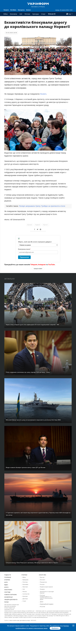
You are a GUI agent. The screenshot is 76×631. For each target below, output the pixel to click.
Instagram (42, 264)
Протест (45, 225)
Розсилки (42, 606)
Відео (6, 584)
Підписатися (24, 257)
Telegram (33, 264)
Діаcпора (25, 598)
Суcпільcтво (26, 594)
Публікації (7, 577)
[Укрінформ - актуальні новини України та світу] (38, 3)
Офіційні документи (10, 599)
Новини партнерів (10, 594)
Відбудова (25, 579)
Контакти (42, 579)
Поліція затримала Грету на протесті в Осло (42, 206)
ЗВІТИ (41, 602)
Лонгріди (7, 592)
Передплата (43, 582)
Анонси (28, 10)
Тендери (42, 589)
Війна (6, 14)
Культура (35, 14)
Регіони (27, 14)
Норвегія (37, 225)
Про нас (42, 577)
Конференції (8, 597)
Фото (6, 582)
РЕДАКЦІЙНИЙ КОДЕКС (47, 604)
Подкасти (7, 575)
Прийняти (55, 628)
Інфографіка (8, 589)
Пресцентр (21, 10)
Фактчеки (25, 587)
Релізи (6, 602)
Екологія (29, 225)
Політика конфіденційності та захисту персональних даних (46, 597)
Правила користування (46, 587)
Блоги (6, 587)
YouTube (51, 264)
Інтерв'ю (7, 580)
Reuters (43, 94)
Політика (25, 582)
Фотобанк (13, 10)
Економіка (13, 14)
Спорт (43, 14)
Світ (20, 14)
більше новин (38, 268)
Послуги (6, 10)
